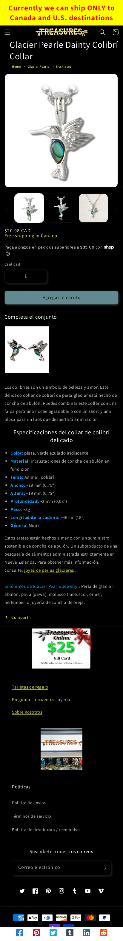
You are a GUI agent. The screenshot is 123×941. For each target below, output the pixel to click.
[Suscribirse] (103, 868)
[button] (7, 32)
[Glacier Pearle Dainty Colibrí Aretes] (26, 349)
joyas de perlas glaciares (49, 570)
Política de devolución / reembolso (46, 829)
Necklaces (63, 66)
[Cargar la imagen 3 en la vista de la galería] (93, 208)
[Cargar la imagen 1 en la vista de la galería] (29, 208)
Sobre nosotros (27, 712)
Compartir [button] (21, 617)
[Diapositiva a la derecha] (116, 209)
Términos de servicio (31, 816)
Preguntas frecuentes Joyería (41, 699)
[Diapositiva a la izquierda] (6, 209)
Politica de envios (29, 802)
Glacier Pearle (38, 66)
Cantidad (12, 264)
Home (16, 66)
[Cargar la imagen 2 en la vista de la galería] (61, 208)
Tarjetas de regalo (30, 687)
